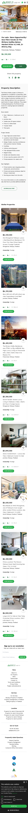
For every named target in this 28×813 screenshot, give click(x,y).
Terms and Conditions (14, 682)
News (14, 676)
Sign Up (22, 657)
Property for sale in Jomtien (14, 719)
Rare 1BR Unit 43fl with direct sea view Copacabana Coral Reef (14, 295)
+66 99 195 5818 (14, 728)
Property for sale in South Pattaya (14, 715)
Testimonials (14, 678)
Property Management (14, 742)
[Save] (23, 232)
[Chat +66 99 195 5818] (22, 2)
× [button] (26, 782)
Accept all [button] (14, 806)
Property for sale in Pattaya (14, 717)
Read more (14, 793)
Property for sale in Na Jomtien (14, 713)
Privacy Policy (14, 684)
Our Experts (14, 674)
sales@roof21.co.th (14, 730)
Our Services (13, 696)
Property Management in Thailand (14, 699)
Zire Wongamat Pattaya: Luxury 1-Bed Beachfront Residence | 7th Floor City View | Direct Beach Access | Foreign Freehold (14, 241)
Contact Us (14, 680)
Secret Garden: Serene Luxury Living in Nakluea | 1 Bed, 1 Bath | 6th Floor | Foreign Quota (14, 402)
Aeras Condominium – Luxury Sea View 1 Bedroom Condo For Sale (14, 455)
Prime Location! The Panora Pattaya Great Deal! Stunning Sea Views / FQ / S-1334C (14, 564)
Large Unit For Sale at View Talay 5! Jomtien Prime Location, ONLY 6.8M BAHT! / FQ (14, 618)
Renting (14, 746)
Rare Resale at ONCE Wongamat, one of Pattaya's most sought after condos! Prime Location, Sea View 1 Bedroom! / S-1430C (14, 509)
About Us (14, 673)
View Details (8, 259)
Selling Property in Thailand (14, 701)
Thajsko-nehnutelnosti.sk (14, 686)
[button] (14, 810)
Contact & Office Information (14, 748)
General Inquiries (14, 740)
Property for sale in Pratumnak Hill (14, 711)
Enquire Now (7, 66)
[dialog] (14, 796)
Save (20, 66)
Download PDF (9, 188)
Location (14, 20)
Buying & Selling (14, 744)
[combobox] (24, 782)
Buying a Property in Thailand (14, 697)
